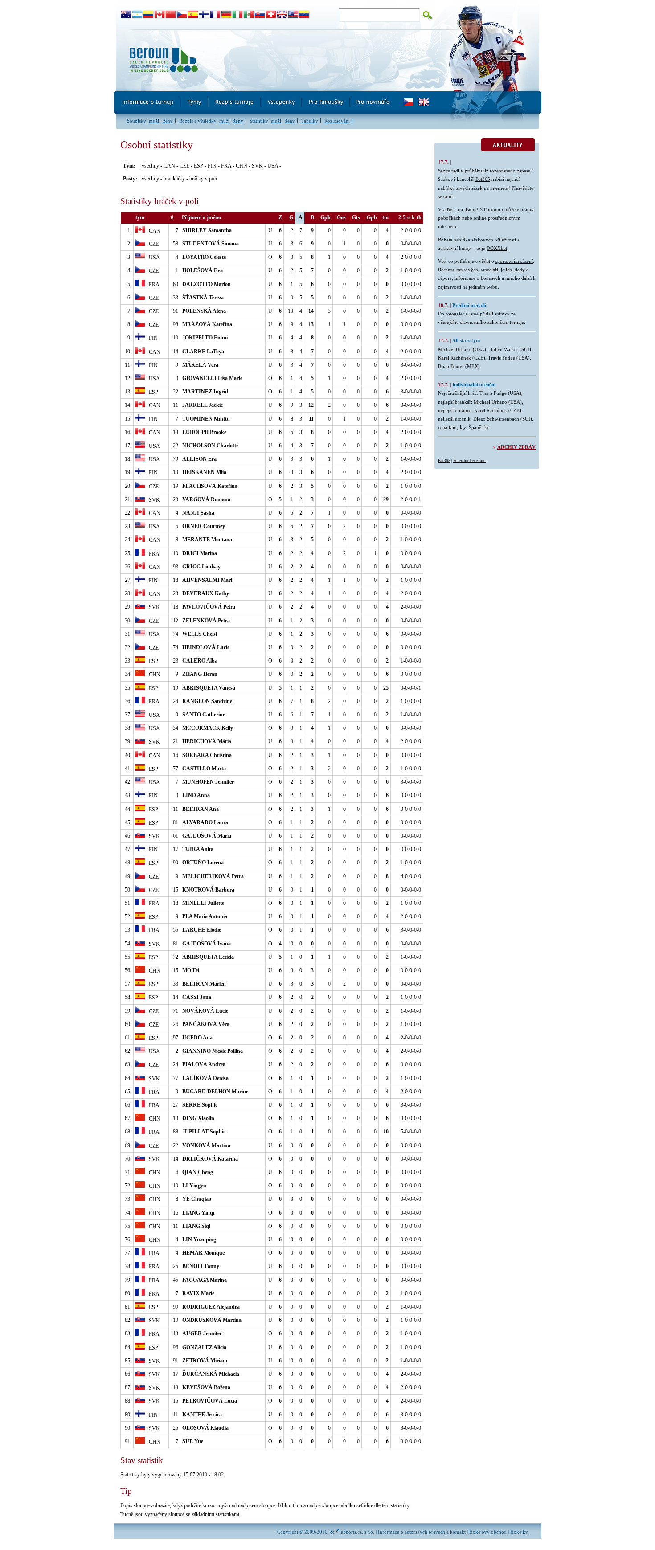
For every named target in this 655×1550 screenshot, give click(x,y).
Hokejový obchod (488, 1531)
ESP (198, 166)
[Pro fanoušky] (326, 102)
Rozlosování (337, 120)
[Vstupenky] (281, 102)
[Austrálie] (126, 14)
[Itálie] (237, 14)
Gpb (372, 217)
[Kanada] (159, 14)
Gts (356, 217)
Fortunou (493, 209)
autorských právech (425, 1531)
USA (272, 166)
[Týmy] (195, 102)
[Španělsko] (193, 14)
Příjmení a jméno (201, 217)
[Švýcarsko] (271, 14)
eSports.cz (351, 1531)
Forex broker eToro (469, 460)
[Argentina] (137, 14)
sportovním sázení (514, 261)
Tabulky (309, 120)
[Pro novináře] (372, 102)
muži (154, 120)
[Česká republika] (182, 14)
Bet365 (482, 179)
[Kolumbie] (148, 14)
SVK (257, 166)
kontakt (458, 1531)
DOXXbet (497, 248)
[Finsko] (204, 14)
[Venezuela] (304, 14)
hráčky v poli (203, 179)
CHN (241, 166)
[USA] (293, 14)
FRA (226, 166)
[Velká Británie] (282, 14)
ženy (168, 120)
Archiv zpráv (516, 447)
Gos (341, 217)
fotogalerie (457, 313)
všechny (150, 166)
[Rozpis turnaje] (235, 102)
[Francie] (215, 14)
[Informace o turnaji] (147, 102)
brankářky (174, 179)
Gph (325, 217)
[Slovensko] (260, 14)
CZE (184, 166)
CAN (169, 166)
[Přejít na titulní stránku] (276, 60)
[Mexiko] (248, 14)
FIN (212, 166)
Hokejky (519, 1531)
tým (139, 217)
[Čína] (170, 14)
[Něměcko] (226, 14)
